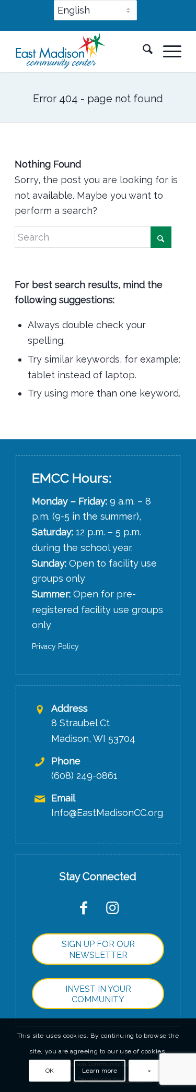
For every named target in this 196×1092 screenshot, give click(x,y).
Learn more (100, 1070)
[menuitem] (95, 15)
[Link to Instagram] (112, 907)
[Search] (142, 51)
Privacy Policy (55, 646)
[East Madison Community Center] (81, 51)
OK (49, 1070)
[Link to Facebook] (84, 907)
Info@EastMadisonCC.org (107, 812)
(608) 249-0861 (84, 775)
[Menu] (167, 51)
